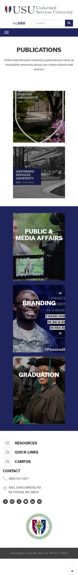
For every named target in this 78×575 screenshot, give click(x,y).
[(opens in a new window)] (5, 501)
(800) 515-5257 (19, 478)
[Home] (39, 10)
